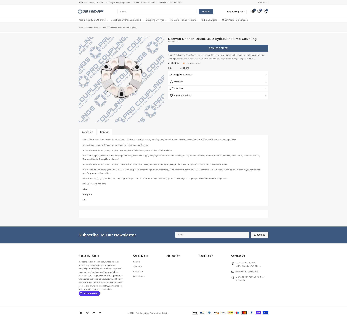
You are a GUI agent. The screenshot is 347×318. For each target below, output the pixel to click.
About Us (137, 267)
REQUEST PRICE (218, 48)
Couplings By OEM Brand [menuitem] (92, 20)
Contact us (138, 271)
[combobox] (157, 11)
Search (206, 12)
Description (87, 132)
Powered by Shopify (159, 313)
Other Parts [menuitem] (228, 20)
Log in (230, 11)
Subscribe (259, 235)
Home (81, 27)
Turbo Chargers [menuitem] (209, 20)
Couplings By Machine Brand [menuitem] (126, 20)
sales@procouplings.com (247, 271)
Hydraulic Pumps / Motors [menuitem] (182, 20)
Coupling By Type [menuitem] (155, 20)
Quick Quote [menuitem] (242, 20)
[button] (265, 12)
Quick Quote (139, 276)
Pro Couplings (142, 313)
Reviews (104, 132)
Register (239, 11)
